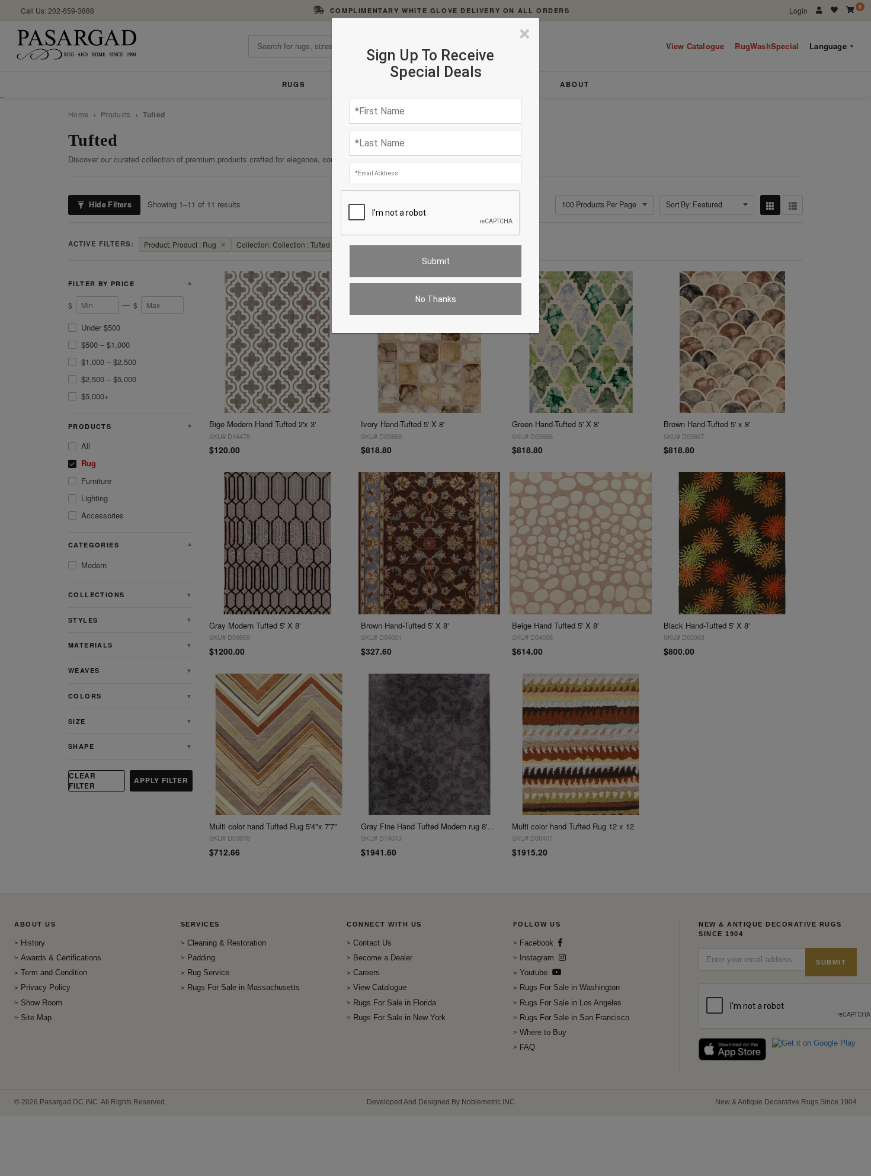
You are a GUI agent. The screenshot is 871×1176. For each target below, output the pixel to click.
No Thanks (435, 299)
